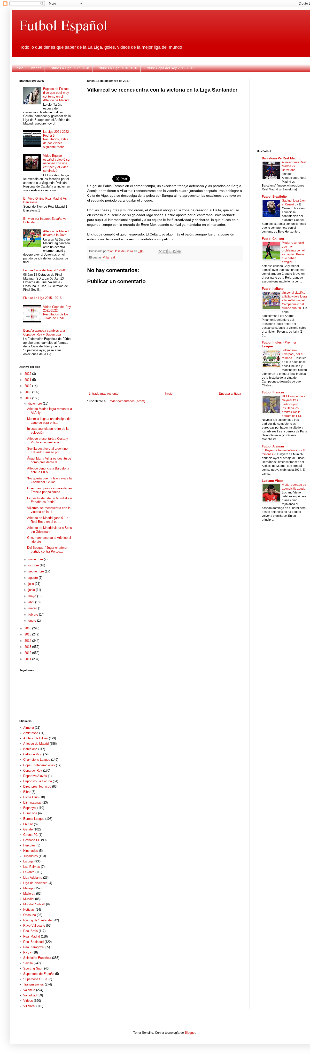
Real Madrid (31, 936)
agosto (33, 577)
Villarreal (109, 257)
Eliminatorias (32, 802)
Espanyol (29, 808)
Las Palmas (31, 866)
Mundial (28, 899)
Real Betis (30, 931)
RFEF (27, 952)
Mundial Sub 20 (34, 904)
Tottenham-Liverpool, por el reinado (292, 354)
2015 (28, 634)
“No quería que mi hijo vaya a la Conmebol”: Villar (49, 480)
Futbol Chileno (273, 239)
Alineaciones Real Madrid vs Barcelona (294, 166)
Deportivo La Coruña (37, 781)
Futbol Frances (273, 392)
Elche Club (31, 797)
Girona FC (30, 835)
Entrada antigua (230, 393)
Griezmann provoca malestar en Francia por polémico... (49, 490)
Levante (28, 872)
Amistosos (30, 733)
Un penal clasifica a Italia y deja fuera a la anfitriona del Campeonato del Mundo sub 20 (294, 300)
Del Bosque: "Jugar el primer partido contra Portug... (47, 549)
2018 (28, 392)
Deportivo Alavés (35, 776)
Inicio (19, 68)
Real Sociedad (33, 942)
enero (32, 620)
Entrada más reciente (103, 393)
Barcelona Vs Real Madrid (281, 158)
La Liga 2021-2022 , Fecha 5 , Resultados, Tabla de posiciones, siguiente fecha (57, 139)
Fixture (28, 824)
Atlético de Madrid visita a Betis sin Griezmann (49, 529)
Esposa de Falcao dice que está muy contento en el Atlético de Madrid (56, 94)
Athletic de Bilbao (35, 738)
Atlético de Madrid (36, 743)
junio (32, 590)
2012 (28, 653)
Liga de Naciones (35, 883)
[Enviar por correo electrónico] (160, 251)
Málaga (28, 888)
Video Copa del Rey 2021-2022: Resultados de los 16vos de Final (57, 312)
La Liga (28, 861)
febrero (33, 614)
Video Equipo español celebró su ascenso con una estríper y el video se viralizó (56, 163)
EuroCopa (30, 813)
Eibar (27, 792)
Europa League (33, 819)
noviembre (36, 559)
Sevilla (28, 963)
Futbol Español (63, 24)
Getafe (28, 829)
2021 (28, 380)
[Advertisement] (164, 131)
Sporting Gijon (33, 968)
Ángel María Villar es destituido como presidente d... (49, 460)
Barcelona (30, 749)
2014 (28, 640)
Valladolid (30, 995)
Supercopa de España (38, 974)
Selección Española (37, 958)
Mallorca (29, 893)
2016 (28, 628)
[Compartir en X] (169, 251)
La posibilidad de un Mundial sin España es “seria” (49, 500)
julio (31, 584)
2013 (28, 647)
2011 (28, 659)
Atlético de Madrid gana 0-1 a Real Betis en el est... (47, 520)
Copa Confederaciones (39, 765)
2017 (28, 398)
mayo (32, 596)
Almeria (28, 727)
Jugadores (30, 856)
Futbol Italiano (273, 288)
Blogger (190, 1032)
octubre (34, 565)
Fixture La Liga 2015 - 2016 (42, 298)
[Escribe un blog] (165, 251)
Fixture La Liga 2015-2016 (116, 68)
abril (31, 602)
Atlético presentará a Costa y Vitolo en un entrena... (47, 440)
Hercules (29, 845)
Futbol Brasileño (274, 196)
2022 (28, 374)
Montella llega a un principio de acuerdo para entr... (48, 420)
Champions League (36, 759)
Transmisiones (33, 984)
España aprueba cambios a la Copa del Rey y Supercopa (44, 332)
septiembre (36, 571)
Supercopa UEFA (35, 979)
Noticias (29, 909)
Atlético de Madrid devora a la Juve (56, 233)
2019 (28, 386)
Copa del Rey (32, 770)
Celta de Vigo (32, 754)
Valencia (29, 990)
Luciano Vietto (273, 481)
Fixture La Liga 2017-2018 (68, 68)
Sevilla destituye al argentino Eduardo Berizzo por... (47, 450)
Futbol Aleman (273, 446)
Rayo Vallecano (34, 925)
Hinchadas (30, 851)
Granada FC (31, 840)
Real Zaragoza (33, 947)
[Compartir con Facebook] (174, 251)
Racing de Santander (38, 920)
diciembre (35, 403)
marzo (33, 608)
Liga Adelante (32, 877)
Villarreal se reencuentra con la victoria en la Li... (48, 510)
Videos (36, 68)
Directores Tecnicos (37, 786)
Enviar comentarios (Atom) (126, 401)
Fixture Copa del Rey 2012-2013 (169, 68)
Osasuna (29, 915)
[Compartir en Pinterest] (179, 251)
